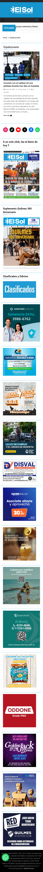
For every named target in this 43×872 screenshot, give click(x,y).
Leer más (7, 115)
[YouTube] (18, 129)
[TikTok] (11, 129)
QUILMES (27, 75)
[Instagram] (5, 129)
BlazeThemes (29, 868)
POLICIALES (18, 75)
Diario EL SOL (10, 89)
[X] (24, 129)
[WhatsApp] (37, 129)
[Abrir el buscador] (36, 20)
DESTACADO (9, 75)
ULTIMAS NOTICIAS (11, 78)
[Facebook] (31, 129)
